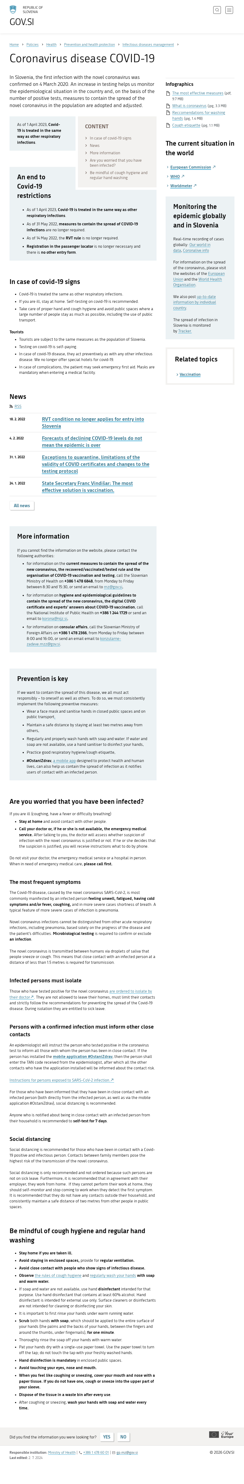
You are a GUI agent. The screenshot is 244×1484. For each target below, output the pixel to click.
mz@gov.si (113, 586)
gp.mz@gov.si (127, 1452)
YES (106, 1437)
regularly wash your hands (113, 1275)
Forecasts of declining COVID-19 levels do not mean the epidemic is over (92, 441)
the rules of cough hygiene (58, 1275)
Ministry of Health (62, 1452)
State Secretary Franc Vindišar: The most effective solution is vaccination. (87, 487)
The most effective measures (198, 93)
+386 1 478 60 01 (96, 1452)
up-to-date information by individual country (194, 302)
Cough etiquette (186, 125)
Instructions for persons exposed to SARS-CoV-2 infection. (60, 1080)
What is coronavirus (189, 105)
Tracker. (185, 331)
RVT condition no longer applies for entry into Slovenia (93, 422)
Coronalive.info (196, 250)
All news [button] (22, 505)
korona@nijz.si (54, 618)
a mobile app (64, 760)
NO (123, 1437)
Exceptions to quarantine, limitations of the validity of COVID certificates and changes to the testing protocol (95, 464)
